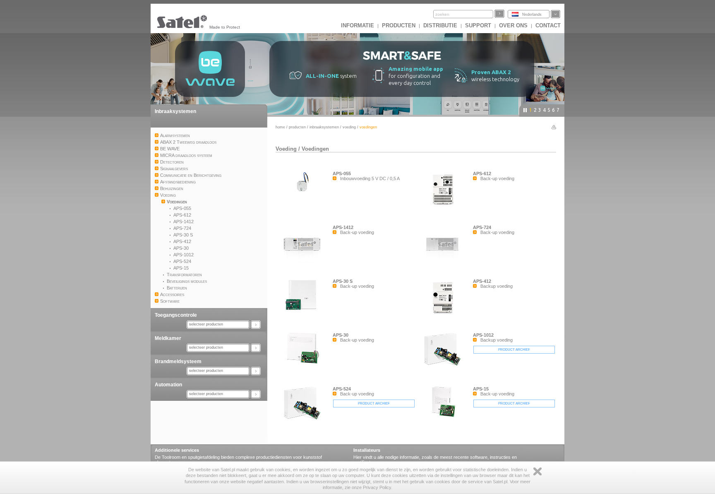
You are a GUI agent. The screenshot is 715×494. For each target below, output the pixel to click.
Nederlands (532, 14)
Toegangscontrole (176, 315)
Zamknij (537, 471)
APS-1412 (343, 227)
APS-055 (342, 173)
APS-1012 (483, 335)
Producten (398, 25)
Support (478, 25)
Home (280, 127)
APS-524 (342, 388)
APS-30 (340, 335)
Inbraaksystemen (175, 111)
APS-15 (481, 388)
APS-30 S (343, 281)
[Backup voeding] (444, 315)
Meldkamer (168, 338)
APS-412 (482, 281)
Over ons (513, 25)
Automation (168, 385)
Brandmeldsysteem (178, 361)
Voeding (349, 127)
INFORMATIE (357, 25)
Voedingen (315, 149)
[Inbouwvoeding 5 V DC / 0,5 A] (304, 195)
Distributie (440, 25)
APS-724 (482, 227)
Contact (548, 25)
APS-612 (482, 173)
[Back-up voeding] (444, 207)
